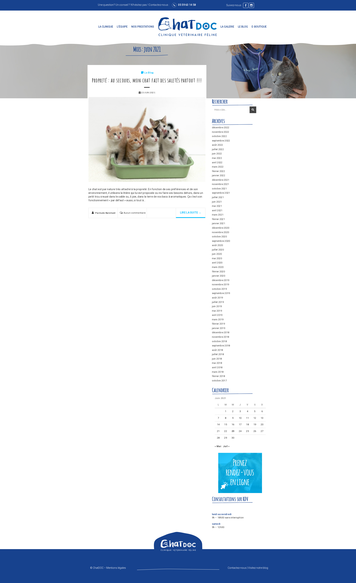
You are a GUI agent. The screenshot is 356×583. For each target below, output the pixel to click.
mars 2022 (218, 166)
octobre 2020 (219, 236)
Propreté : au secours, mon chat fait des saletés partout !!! (147, 80)
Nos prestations (142, 26)
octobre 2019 (219, 289)
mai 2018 (217, 363)
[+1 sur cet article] (168, 214)
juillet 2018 (218, 354)
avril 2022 (217, 162)
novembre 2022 (220, 132)
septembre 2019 (221, 293)
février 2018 (218, 376)
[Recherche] (253, 109)
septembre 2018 (221, 345)
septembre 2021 (221, 192)
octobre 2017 (219, 380)
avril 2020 (217, 262)
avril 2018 (217, 367)
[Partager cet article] (155, 214)
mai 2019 (217, 310)
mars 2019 (218, 319)
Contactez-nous (158, 4)
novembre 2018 (220, 336)
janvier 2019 (218, 328)
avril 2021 (217, 210)
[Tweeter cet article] (161, 214)
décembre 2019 (220, 280)
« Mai (218, 446)
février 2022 (218, 171)
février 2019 (218, 323)
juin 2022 (217, 153)
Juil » (226, 446)
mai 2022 (217, 158)
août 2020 (217, 245)
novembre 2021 (220, 184)
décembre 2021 (220, 179)
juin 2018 (217, 358)
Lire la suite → (190, 212)
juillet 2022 (218, 149)
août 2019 (217, 297)
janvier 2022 (218, 175)
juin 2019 (217, 306)
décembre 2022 (220, 127)
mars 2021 (218, 214)
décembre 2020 (220, 227)
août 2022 (217, 144)
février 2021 (218, 219)
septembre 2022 (221, 140)
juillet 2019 (218, 302)
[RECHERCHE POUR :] (230, 110)
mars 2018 (218, 371)
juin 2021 (217, 201)
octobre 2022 (219, 136)
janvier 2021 (218, 223)
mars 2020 (218, 267)
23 (233, 431)
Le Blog (243, 26)
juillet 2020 (218, 249)
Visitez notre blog (258, 567)
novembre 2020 (220, 232)
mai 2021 (217, 206)
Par (105, 213)
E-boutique (259, 26)
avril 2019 (217, 315)
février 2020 (218, 271)
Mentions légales (116, 567)
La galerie (227, 26)
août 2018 (217, 350)
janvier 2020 (218, 275)
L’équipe (122, 26)
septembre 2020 (221, 241)
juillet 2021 (218, 197)
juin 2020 (217, 254)
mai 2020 (217, 258)
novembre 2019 (220, 284)
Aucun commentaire (134, 213)
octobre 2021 (219, 188)
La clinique (105, 26)
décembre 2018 (220, 332)
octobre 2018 (219, 341)
